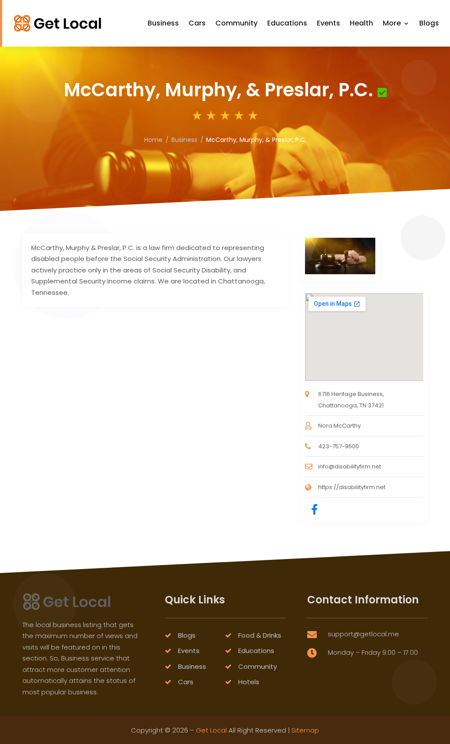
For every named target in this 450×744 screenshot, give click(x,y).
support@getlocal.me (363, 634)
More (392, 23)
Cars (197, 23)
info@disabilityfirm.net (349, 466)
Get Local (211, 730)
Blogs (429, 23)
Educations (287, 23)
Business (163, 23)
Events (328, 23)
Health (361, 23)
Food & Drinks (259, 635)
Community (236, 23)
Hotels (248, 681)
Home (153, 139)
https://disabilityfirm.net (351, 487)
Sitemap (305, 730)
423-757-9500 (338, 446)
